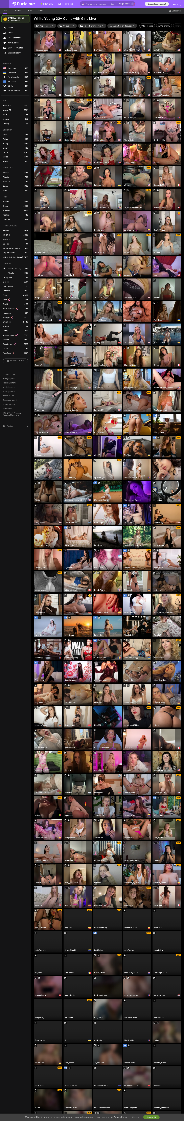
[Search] (113, 4)
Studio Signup (9, 404)
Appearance (45, 26)
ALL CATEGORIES (17, 361)
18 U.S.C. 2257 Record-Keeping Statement (12, 414)
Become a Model (10, 400)
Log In (175, 4)
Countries (67, 26)
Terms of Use (8, 396)
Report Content (9, 383)
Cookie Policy (120, 1117)
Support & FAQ (9, 374)
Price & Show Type (92, 26)
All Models (7, 409)
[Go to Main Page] (23, 4)
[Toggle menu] (4, 4)
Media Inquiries (9, 387)
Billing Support (9, 379)
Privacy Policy (9, 391)
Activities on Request (122, 26)
